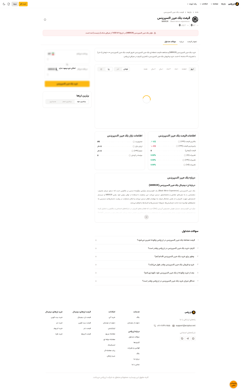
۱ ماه (176, 69)
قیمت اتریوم (86, 334)
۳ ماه (169, 69)
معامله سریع (110, 334)
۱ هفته (184, 69)
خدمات (136, 312)
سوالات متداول (170, 41)
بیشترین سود (81, 102)
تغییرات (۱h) (191, 155)
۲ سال (153, 69)
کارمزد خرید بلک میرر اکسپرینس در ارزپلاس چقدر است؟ (171, 248)
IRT (194, 25)
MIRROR (165, 22)
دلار (98, 146)
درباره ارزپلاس (134, 331)
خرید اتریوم (58, 328)
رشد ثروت (193, 4)
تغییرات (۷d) (191, 165)
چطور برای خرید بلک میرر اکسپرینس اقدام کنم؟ (174, 256)
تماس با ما (136, 364)
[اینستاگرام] (193, 338)
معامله (215, 4)
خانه (196, 12)
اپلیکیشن (111, 328)
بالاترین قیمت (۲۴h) (188, 141)
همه (145, 69)
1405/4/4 (116, 33)
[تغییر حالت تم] (4, 4)
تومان (125, 69)
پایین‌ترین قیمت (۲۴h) (187, 146)
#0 (98, 142)
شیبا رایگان (111, 356)
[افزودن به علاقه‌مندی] (45, 19)
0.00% (153, 155)
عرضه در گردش (136, 155)
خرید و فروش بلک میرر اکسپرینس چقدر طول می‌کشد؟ (171, 264)
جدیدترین (53, 102)
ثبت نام (23, 4)
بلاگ (138, 317)
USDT (183, 25)
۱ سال (161, 69)
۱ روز (192, 69)
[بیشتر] (146, 217)
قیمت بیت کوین (84, 323)
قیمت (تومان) (190, 150)
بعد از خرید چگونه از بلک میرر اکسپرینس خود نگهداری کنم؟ (169, 273)
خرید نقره (58, 334)
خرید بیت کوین (56, 317)
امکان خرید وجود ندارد (67, 68)
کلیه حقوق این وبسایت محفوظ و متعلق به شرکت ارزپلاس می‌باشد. (120, 377)
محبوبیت (138, 141)
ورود (14, 4)
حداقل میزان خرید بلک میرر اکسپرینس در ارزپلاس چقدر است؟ (168, 281)
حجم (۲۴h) (138, 151)
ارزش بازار (138, 146)
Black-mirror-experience (180, 22)
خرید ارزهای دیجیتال (53, 312)
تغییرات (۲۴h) (190, 160)
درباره (182, 41)
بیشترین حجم (67, 102)
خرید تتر (59, 323)
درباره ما (137, 359)
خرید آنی (112, 317)
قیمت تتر (87, 328)
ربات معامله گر (109, 350)
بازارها (223, 4)
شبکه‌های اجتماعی (187, 333)
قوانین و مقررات (134, 348)
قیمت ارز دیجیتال (84, 317)
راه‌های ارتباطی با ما (187, 319)
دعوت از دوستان (133, 323)
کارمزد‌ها (137, 342)
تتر (118, 69)
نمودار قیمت (192, 41)
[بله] (182, 338)
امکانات (205, 4)
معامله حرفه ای (109, 339)
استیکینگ (111, 345)
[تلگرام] (187, 338)
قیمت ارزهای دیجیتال (82, 312)
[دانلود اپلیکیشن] (9, 4)
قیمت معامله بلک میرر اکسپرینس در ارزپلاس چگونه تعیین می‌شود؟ (166, 240)
